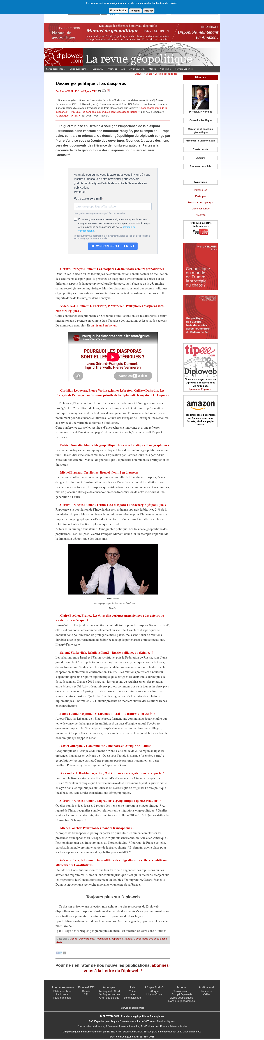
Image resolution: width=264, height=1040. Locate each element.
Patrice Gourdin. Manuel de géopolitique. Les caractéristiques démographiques (114, 445)
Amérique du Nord (109, 991)
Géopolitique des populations (151, 938)
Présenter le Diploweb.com (201, 140)
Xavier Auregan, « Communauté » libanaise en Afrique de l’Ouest (105, 745)
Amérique (112, 69)
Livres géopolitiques (181, 997)
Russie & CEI (97, 69)
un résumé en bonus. (104, 325)
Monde (152, 69)
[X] (64, 953)
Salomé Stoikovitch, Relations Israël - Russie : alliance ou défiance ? (106, 652)
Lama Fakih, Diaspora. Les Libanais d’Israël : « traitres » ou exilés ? (107, 713)
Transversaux (181, 991)
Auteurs (200, 158)
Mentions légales (166, 1021)
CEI (86, 994)
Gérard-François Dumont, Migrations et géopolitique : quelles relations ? (110, 800)
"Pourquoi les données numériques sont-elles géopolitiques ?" (105, 111)
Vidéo (206, 994)
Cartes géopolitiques (55, 69)
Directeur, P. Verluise (200, 111)
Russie (86, 991)
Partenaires (200, 189)
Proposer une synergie (201, 202)
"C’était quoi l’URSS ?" (68, 115)
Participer (200, 196)
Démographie (86, 938)
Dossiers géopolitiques (166, 74)
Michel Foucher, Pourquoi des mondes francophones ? (97, 828)
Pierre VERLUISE (69, 91)
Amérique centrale (109, 994)
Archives (200, 214)
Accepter (135, 10)
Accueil (139, 74)
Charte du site (200, 149)
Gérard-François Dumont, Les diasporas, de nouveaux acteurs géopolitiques (112, 268)
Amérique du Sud (109, 997)
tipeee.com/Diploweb (200, 389)
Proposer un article (200, 166)
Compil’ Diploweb (182, 994)
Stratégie (127, 938)
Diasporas (115, 938)
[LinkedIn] (60, 953)
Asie (123, 69)
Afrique (154, 991)
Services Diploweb (184, 69)
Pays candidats (62, 997)
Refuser (148, 10)
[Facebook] (57, 953)
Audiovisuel (165, 69)
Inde (132, 994)
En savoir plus (118, 10)
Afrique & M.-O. (137, 69)
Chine (132, 991)
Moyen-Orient (154, 994)
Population (102, 938)
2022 (59, 941)
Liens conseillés (201, 208)
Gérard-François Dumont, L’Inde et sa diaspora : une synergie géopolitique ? (113, 504)
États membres (62, 991)
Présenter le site (178, 1026)
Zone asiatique (132, 997)
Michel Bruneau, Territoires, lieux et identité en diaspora (99, 472)
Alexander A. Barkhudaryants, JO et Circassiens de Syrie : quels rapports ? (112, 773)
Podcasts (206, 991)
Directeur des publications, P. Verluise (97, 1026)
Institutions (62, 994)
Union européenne (78, 69)
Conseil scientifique (200, 120)
